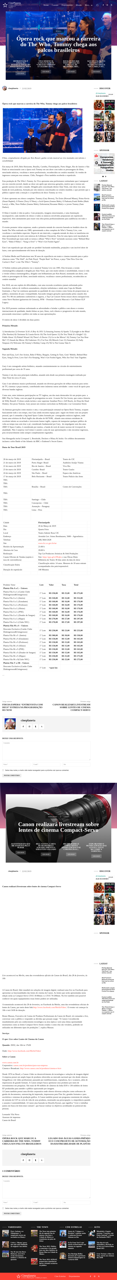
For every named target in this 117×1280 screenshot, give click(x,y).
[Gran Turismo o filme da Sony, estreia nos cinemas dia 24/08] (91, 1255)
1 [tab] (103, 176)
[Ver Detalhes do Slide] (104, 163)
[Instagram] (107, 5)
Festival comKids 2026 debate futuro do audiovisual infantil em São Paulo (108, 216)
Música (58, 31)
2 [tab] (105, 176)
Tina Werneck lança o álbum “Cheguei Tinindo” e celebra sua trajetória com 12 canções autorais (108, 227)
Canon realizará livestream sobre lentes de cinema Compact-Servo (71, 707)
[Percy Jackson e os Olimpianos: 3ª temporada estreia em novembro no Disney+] (5, 1233)
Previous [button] (96, 163)
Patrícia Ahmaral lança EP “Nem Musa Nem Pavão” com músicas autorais (108, 187)
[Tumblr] (35, 726)
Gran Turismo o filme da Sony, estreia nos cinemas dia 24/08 (105, 1256)
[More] (76, 96)
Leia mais (20, 73)
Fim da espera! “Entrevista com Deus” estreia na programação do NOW (22, 707)
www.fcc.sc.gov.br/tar (47, 543)
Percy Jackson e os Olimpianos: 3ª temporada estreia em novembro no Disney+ (18, 1234)
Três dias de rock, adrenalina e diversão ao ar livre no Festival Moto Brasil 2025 (105, 1245)
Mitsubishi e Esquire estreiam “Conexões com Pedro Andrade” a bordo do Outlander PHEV (105, 1234)
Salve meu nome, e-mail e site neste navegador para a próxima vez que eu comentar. (37, 770)
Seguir (110, 94)
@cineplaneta (101, 93)
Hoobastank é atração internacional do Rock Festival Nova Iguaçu (20, 64)
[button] (97, 5)
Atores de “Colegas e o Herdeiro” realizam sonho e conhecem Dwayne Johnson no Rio (77, 1234)
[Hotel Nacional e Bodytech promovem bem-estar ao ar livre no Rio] (97, 197)
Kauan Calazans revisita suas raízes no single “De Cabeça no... (96, 64)
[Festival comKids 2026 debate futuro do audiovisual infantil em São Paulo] (97, 216)
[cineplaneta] (5, 88)
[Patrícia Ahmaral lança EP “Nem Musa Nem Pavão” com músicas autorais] (97, 187)
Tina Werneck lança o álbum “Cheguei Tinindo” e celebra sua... (45, 64)
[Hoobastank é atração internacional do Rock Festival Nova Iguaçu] (97, 207)
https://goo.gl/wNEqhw (52, 557)
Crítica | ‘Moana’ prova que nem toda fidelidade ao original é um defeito (19, 1244)
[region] (104, 163)
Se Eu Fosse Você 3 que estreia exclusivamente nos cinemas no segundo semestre (77, 1245)
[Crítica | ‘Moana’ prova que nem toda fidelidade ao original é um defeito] (5, 1244)
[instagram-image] (99, 105)
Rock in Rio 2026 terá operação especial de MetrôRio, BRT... (71, 64)
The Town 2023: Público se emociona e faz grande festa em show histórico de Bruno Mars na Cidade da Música (48, 1250)
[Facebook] (103, 5)
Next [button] (112, 163)
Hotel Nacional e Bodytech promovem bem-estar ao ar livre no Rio (108, 197)
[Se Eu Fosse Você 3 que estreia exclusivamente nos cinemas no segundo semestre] (63, 1244)
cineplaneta (13, 88)
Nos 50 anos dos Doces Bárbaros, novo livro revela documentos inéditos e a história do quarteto (18, 1255)
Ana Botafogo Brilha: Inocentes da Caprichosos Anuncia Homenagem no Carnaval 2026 (76, 1256)
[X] (111, 5)
